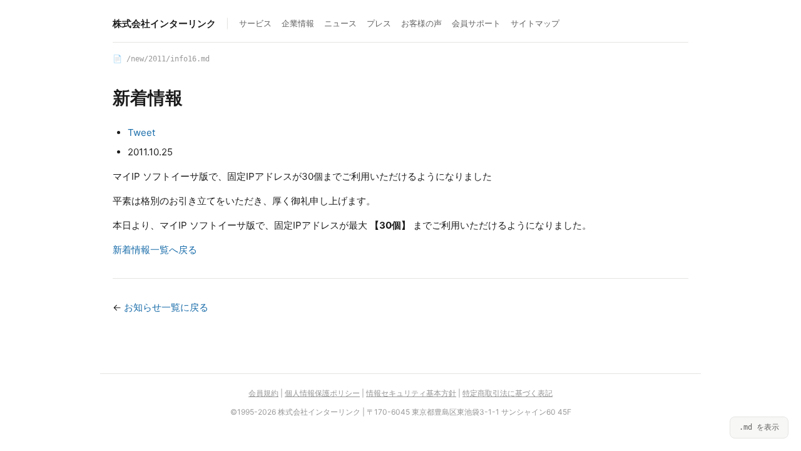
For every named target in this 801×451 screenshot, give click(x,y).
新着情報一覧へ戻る (155, 250)
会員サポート (476, 23)
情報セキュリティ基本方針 (411, 393)
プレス (379, 23)
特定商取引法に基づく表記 (507, 393)
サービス (255, 23)
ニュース (340, 23)
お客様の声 (421, 23)
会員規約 (263, 393)
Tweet (141, 132)
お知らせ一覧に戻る (166, 307)
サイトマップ (535, 23)
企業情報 (298, 23)
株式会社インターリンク (164, 23)
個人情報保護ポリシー (322, 393)
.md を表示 (759, 427)
